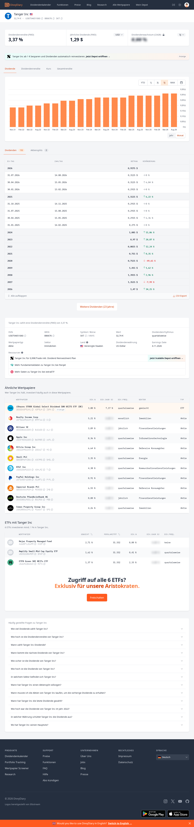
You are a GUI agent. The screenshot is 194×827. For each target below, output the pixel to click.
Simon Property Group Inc (30, 506)
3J (158, 82)
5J (164, 82)
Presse (84, 774)
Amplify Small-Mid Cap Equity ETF (38, 550)
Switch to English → (120, 823)
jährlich (123, 428)
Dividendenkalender (40, 4)
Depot (142, 4)
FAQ (45, 768)
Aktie (184, 418)
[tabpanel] (97, 109)
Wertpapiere (121, 4)
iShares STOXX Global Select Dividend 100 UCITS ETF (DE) (49, 406)
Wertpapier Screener (17, 768)
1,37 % (89, 562)
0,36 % (91, 438)
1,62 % (89, 552)
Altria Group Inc (26, 446)
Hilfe (45, 774)
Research (10, 774)
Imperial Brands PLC (27, 486)
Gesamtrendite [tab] (64, 68)
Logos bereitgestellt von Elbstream (22, 804)
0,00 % (91, 498)
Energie (143, 458)
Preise (77, 4)
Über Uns (85, 756)
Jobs (82, 762)
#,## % (139, 39)
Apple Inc (21, 436)
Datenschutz (125, 762)
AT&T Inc (21, 466)
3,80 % (91, 408)
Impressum (125, 756)
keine (167, 542)
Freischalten (97, 597)
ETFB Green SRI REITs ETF (33, 560)
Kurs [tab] (48, 68)
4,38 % (91, 468)
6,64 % (91, 448)
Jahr (171, 135)
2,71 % (89, 542)
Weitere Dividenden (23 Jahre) (97, 306)
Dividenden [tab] (14, 150)
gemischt (144, 408)
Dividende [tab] (10, 68)
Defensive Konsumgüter (151, 448)
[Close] (190, 823)
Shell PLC (21, 456)
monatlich (123, 418)
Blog (83, 768)
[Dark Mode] (179, 5)
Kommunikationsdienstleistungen (157, 468)
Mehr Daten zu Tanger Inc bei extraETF (34, 371)
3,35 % (91, 458)
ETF (182, 408)
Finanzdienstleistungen (152, 428)
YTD (143, 82)
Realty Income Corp (27, 416)
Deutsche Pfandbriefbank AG (32, 496)
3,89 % (91, 428)
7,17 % (109, 408)
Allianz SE (22, 426)
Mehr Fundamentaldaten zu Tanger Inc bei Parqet (40, 365)
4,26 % (91, 508)
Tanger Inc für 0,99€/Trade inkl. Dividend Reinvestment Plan (45, 358)
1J (151, 82)
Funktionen (62, 4)
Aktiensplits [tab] (39, 150)
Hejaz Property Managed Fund (35, 540)
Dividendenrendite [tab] (30, 68)
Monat (180, 135)
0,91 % (91, 478)
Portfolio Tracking (15, 762)
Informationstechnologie (153, 438)
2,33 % (132, 562)
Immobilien (145, 418)
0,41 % (132, 552)
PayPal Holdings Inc (27, 476)
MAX (172, 82)
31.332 (116, 542)
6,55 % (91, 488)
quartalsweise (126, 408)
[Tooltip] (86, 342)
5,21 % (91, 418)
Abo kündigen (51, 780)
